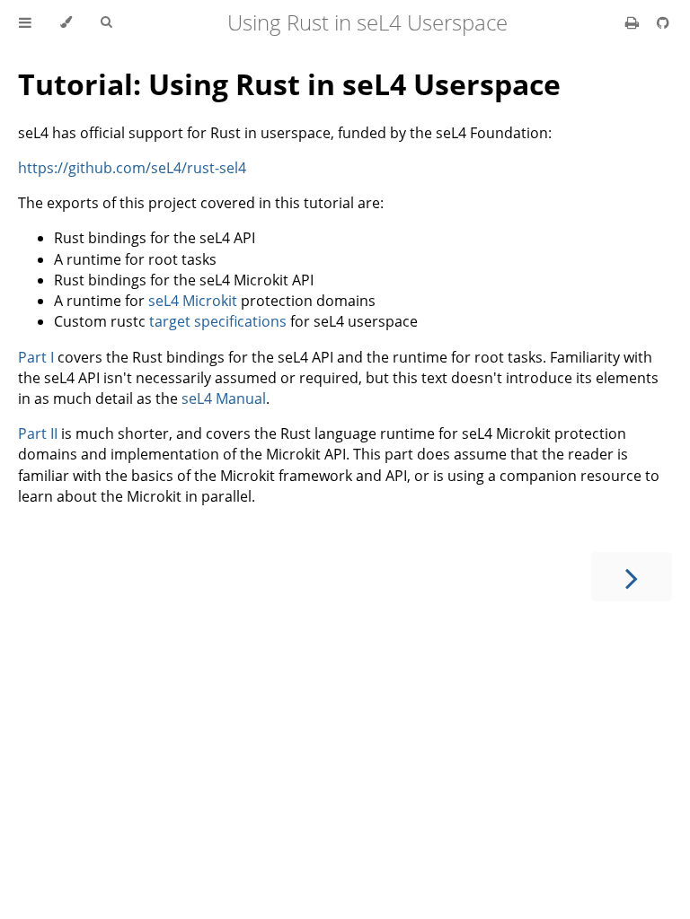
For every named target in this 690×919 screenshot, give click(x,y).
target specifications (218, 321)
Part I (36, 357)
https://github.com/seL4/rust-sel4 (132, 168)
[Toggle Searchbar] (106, 22)
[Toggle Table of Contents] (25, 22)
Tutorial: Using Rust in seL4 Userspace (289, 84)
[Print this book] (634, 22)
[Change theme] (66, 22)
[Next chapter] (631, 576)
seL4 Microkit (192, 301)
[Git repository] (663, 22)
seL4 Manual (223, 398)
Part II (38, 433)
